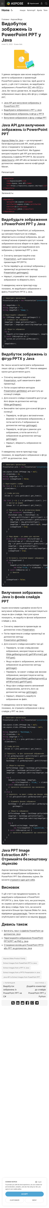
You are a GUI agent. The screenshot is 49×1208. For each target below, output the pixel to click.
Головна (5, 19)
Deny (34, 1200)
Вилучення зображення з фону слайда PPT (25, 118)
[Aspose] (15, 3)
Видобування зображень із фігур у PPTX (24, 114)
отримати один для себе (22, 880)
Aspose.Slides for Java (12, 140)
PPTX (39, 87)
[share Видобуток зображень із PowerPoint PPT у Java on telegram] (37, 1003)
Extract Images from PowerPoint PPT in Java (20, 963)
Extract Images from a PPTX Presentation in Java (21, 972)
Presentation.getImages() (16, 272)
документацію (20, 913)
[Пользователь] (41, 3)
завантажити (8, 160)
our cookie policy (16, 1189)
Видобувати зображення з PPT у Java (23, 110)
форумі (42, 917)
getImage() (31, 425)
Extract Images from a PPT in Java (16, 968)
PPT (30, 87)
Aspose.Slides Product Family (14, 958)
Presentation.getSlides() (15, 391)
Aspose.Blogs (16, 19)
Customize (14, 1200)
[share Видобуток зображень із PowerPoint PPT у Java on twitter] (13, 1003)
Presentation (10, 259)
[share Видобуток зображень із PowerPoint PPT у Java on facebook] (27, 1003)
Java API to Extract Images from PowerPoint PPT (21, 977)
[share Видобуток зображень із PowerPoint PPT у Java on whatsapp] (32, 1003)
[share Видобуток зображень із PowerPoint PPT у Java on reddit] (22, 1003)
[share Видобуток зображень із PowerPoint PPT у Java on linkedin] (17, 1003)
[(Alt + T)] (11, 10)
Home (5, 10)
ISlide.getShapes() (12, 404)
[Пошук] (46, 3)
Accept (24, 1194)
